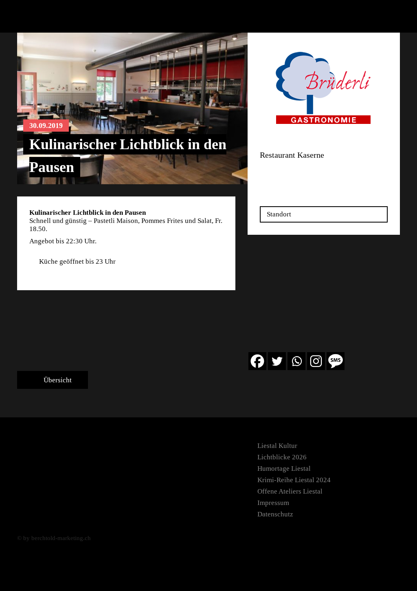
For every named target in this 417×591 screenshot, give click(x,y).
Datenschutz (275, 514)
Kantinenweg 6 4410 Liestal (281, 173)
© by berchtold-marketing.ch (54, 538)
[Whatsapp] (296, 361)
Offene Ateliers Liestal (290, 491)
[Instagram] (316, 361)
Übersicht (57, 380)
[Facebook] (257, 361)
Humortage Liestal (284, 468)
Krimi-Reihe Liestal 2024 (294, 480)
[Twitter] (277, 361)
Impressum (273, 503)
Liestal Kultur (277, 446)
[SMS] (336, 361)
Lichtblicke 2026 (282, 457)
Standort (279, 214)
